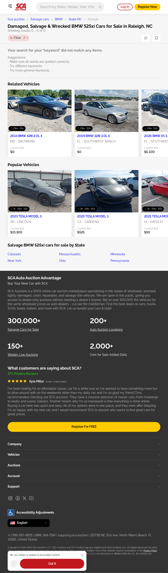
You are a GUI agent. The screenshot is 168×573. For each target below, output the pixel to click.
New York (14, 260)
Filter (19, 38)
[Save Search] (156, 38)
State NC (75, 19)
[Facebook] (17, 498)
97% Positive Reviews (23, 373)
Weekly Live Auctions (23, 354)
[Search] (100, 6)
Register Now (147, 7)
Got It (52, 563)
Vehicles (14, 454)
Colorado (14, 254)
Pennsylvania (119, 260)
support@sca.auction (73, 535)
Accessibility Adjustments (35, 512)
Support (13, 486)
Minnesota (117, 254)
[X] (24, 498)
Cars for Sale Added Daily (108, 354)
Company (15, 444)
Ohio (62, 260)
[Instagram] (10, 498)
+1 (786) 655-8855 (20, 535)
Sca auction (16, 19)
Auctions (14, 465)
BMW (59, 19)
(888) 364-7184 (45, 535)
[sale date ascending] (146, 38)
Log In (125, 7)
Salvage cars (39, 19)
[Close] (82, 555)
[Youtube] (31, 498)
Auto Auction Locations (106, 329)
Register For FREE (84, 426)
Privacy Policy (150, 550)
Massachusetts (69, 254)
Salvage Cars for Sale (23, 329)
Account (14, 476)
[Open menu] (10, 6)
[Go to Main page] (20, 6)
